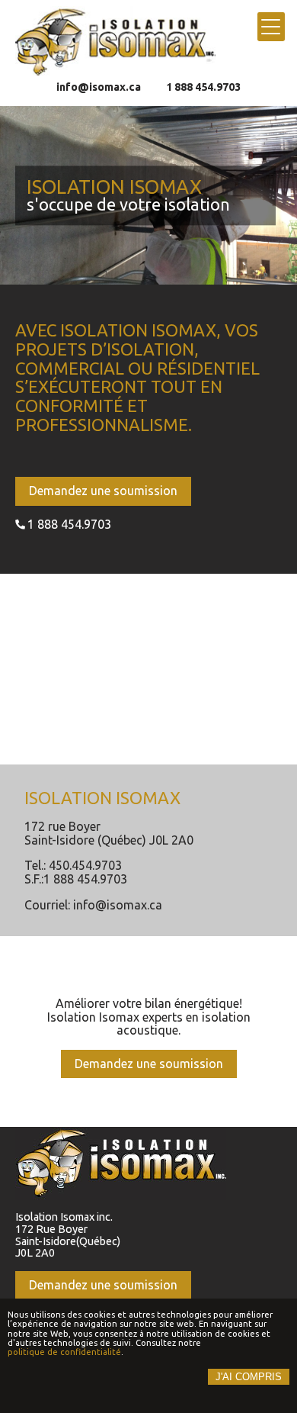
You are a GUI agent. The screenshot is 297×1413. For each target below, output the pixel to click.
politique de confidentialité (64, 1352)
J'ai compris (249, 1376)
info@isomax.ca (98, 87)
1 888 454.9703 (203, 87)
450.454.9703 (85, 865)
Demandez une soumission (103, 490)
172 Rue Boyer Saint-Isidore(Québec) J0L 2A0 (67, 1242)
